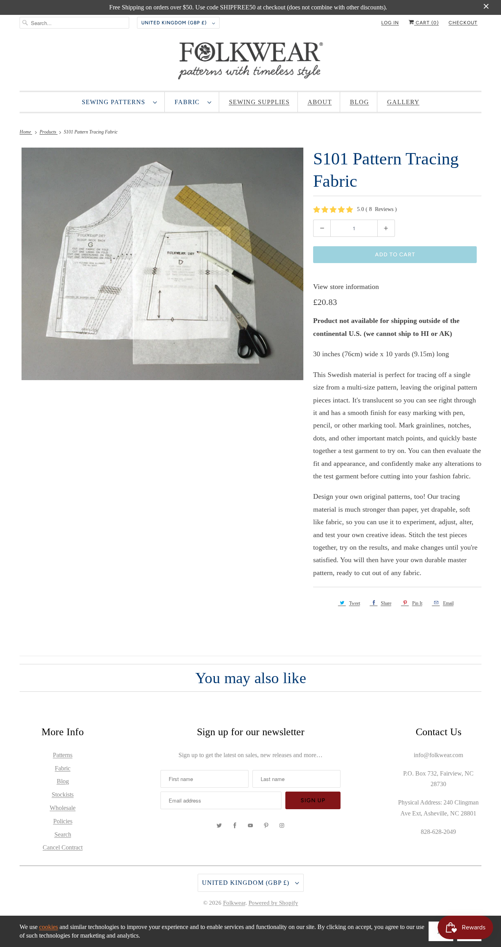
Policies (62, 821)
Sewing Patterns (115, 102)
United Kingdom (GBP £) (174, 22)
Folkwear (234, 903)
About (320, 102)
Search (62, 834)
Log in (390, 22)
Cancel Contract (63, 847)
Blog (359, 102)
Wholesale (63, 807)
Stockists (63, 794)
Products (49, 132)
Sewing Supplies (259, 102)
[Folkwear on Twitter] (219, 826)
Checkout (463, 22)
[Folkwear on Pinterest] (266, 826)
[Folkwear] (250, 62)
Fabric (189, 102)
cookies (48, 927)
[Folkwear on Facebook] (235, 826)
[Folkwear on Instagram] (282, 826)
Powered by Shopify (273, 903)
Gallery (403, 102)
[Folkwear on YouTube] (250, 826)
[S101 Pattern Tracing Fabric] (162, 264)
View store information (346, 286)
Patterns (62, 755)
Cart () (426, 22)
